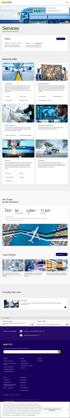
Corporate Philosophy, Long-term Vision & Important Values (10, 385)
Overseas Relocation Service (45, 100)
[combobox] (32, 351)
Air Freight (7, 96)
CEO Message (6, 379)
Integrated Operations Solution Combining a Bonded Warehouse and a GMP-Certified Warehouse (33, 275)
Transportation (8, 83)
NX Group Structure (7, 382)
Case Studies (23, 300)
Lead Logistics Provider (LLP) (45, 125)
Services (22, 358)
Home (3, 318)
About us (5, 377)
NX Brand (5, 358)
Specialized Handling (43, 83)
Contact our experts (24, 390)
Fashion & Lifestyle (9, 177)
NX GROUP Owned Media (9, 371)
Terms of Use (12, 394)
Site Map (18, 394)
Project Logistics (42, 96)
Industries (7, 160)
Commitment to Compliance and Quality (10, 364)
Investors (10, 388)
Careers (22, 385)
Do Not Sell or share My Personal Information (52, 409)
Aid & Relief (41, 160)
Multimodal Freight (24, 100)
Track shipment (24, 387)
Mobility (21, 173)
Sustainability (23, 377)
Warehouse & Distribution (10, 135)
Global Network (23, 379)
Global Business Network (8, 366)
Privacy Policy (5, 394)
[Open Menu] (67, 2)
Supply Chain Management (25, 135)
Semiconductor (8, 180)
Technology (7, 173)
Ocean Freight (23, 96)
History (5, 388)
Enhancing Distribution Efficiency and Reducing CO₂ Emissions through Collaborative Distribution (56, 274)
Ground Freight (8, 100)
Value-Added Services (57, 96)
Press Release (23, 382)
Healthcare (22, 177)
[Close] (67, 409)
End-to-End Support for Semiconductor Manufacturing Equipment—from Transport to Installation (11, 275)
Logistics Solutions (9, 125)
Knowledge (39, 358)
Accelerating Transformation (9, 369)
